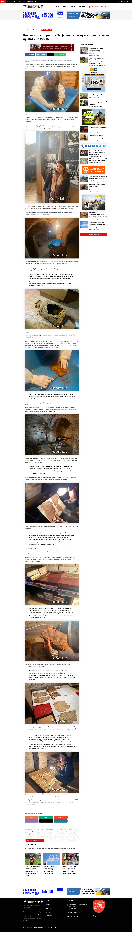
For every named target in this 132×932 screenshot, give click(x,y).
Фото (50, 29)
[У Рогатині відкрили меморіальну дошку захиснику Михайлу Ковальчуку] (84, 103)
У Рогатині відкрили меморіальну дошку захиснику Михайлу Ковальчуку (98, 102)
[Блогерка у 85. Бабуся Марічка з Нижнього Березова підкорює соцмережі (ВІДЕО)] (84, 153)
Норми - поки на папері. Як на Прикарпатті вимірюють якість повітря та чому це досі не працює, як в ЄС (97, 225)
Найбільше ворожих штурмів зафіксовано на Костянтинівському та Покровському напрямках (97, 187)
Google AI (60, 817)
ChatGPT (46, 817)
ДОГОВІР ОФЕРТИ (53, 927)
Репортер (30, 68)
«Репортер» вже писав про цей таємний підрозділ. (54, 263)
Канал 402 (82, 7)
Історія (43, 29)
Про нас (73, 7)
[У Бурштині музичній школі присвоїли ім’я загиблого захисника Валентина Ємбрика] (84, 137)
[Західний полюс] (90, 7)
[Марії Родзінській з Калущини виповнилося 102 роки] (84, 96)
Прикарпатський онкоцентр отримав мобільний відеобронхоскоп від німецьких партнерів (97, 51)
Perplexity (60, 821)
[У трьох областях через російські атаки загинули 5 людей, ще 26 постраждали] (84, 178)
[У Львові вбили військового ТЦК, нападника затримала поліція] (84, 161)
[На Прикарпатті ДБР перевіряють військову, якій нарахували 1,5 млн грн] (84, 129)
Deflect (104, 916)
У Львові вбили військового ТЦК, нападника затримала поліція (98, 159)
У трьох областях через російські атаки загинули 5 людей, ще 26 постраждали (98, 178)
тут (77, 848)
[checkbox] (128, 924)
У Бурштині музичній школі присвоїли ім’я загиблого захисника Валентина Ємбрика (97, 137)
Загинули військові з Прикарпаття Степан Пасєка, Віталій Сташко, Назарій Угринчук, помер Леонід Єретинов (98, 215)
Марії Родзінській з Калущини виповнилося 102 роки (97, 94)
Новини (63, 7)
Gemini (31, 821)
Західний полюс (97, 6)
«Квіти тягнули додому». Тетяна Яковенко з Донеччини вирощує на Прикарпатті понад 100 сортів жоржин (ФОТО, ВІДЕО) (97, 60)
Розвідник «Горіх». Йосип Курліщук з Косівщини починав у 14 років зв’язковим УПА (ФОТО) (51, 403)
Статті (57, 7)
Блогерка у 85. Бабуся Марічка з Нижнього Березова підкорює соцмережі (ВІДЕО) (97, 152)
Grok (46, 821)
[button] (30, 54)
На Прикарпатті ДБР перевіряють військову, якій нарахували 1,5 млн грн (98, 129)
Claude (31, 817)
